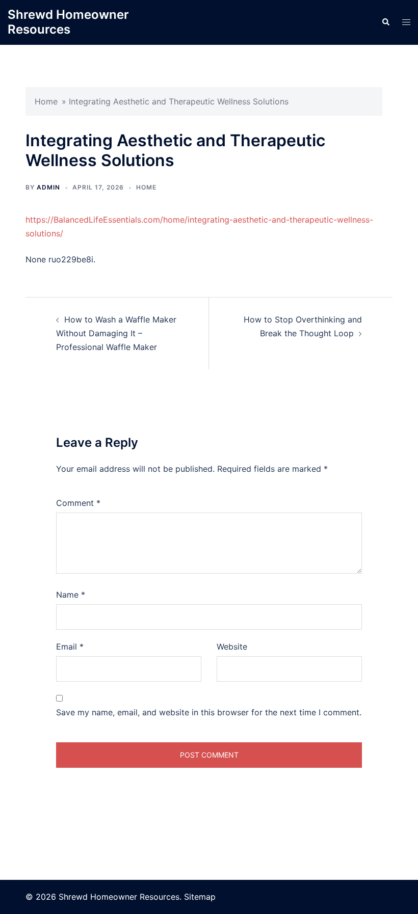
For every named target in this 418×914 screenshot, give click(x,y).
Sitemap (200, 897)
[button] (385, 22)
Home (46, 101)
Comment (78, 503)
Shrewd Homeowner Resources (68, 22)
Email (70, 646)
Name (70, 594)
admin (48, 187)
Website (232, 646)
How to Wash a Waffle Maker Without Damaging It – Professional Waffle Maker (116, 333)
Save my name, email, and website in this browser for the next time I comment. (208, 712)
